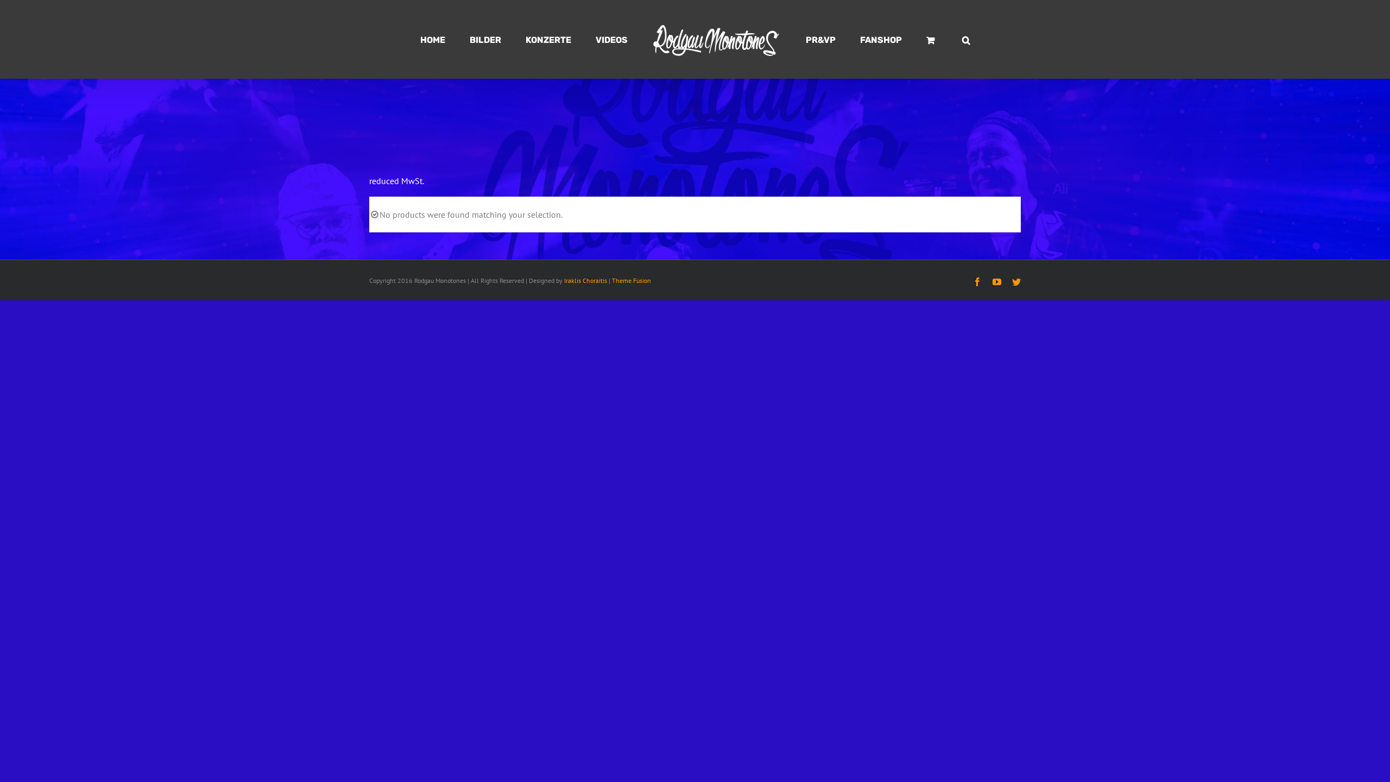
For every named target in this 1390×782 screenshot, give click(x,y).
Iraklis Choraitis (585, 280)
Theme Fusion (631, 280)
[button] (916, 39)
